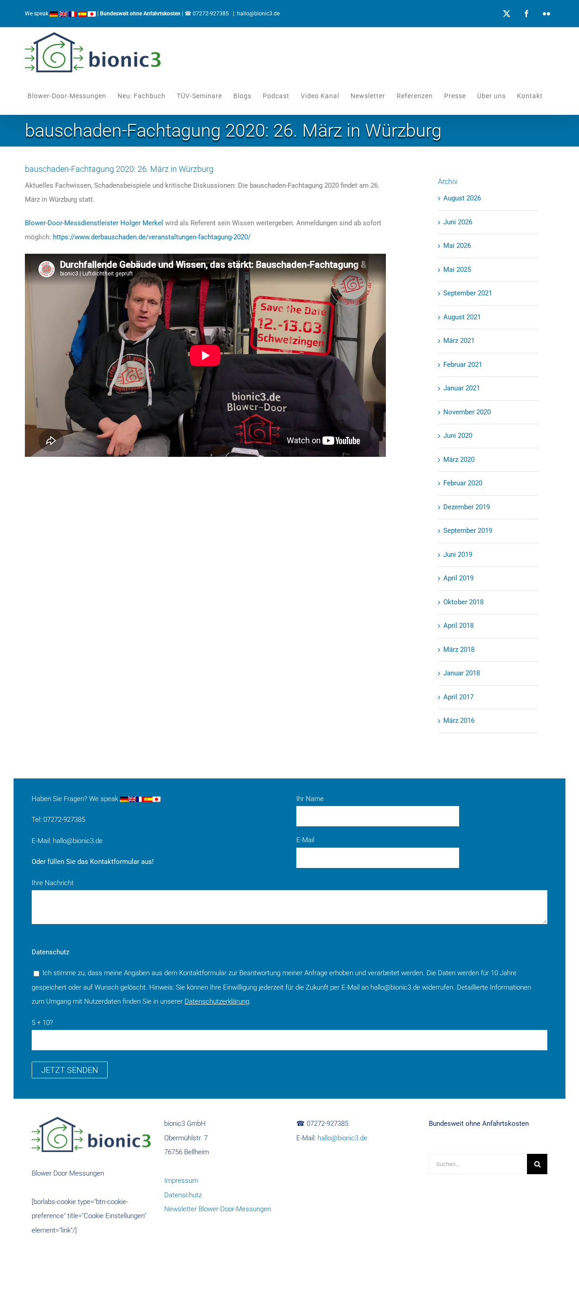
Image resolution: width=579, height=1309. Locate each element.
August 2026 (462, 198)
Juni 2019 (457, 554)
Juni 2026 (457, 222)
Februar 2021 (462, 364)
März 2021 (459, 341)
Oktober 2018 (463, 602)
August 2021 (462, 317)
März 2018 (459, 649)
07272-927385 (211, 13)
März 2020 (459, 459)
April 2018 (458, 625)
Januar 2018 (461, 673)
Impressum (181, 1180)
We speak (37, 13)
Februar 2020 (462, 483)
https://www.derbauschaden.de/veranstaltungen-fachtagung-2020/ (152, 237)
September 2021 (467, 293)
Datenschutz (183, 1195)
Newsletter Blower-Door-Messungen (217, 1209)
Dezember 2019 (466, 507)
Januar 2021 (461, 388)
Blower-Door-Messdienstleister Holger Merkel (94, 223)
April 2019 (458, 578)
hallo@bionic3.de (258, 13)
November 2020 (467, 412)
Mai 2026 (457, 246)
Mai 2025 (457, 270)
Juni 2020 (457, 436)
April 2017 (458, 697)
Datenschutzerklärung (217, 1001)
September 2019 (467, 530)
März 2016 (459, 720)
